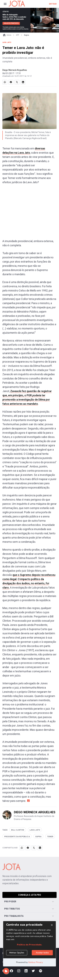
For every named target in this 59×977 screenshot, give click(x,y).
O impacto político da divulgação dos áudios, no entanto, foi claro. (25, 583)
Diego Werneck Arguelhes (14, 70)
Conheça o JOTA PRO (29, 895)
